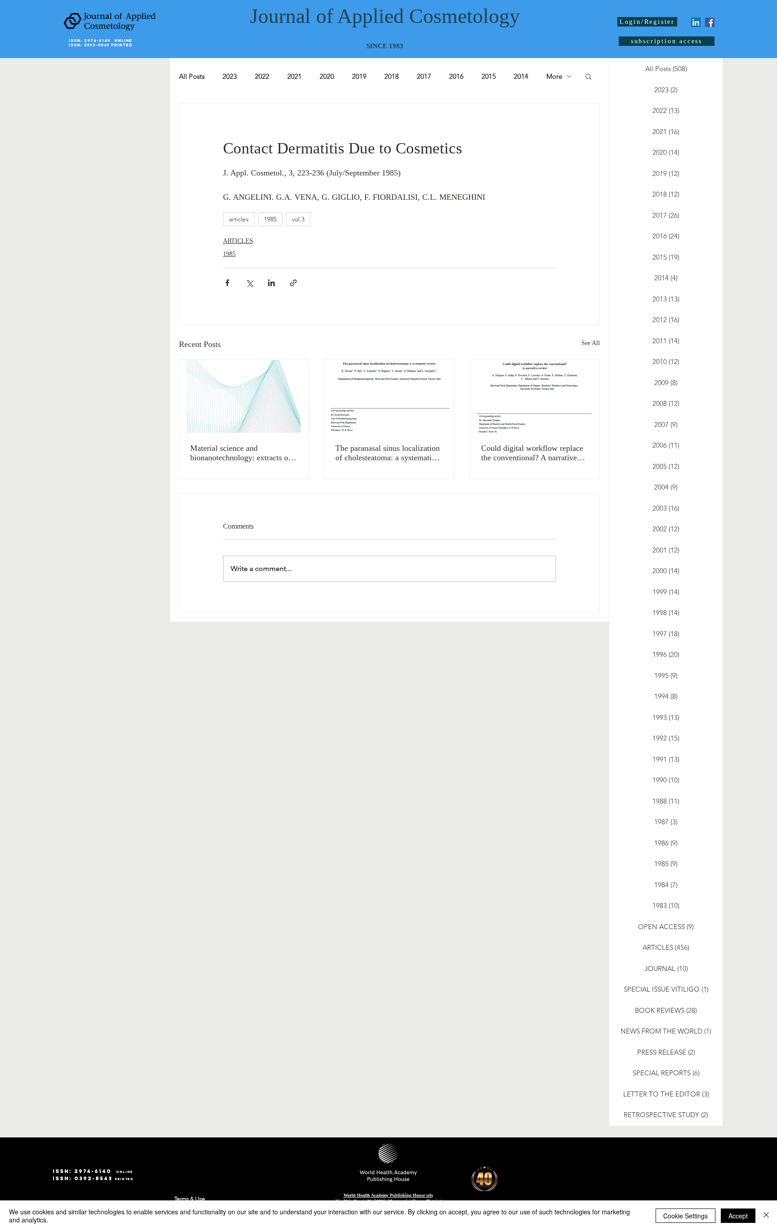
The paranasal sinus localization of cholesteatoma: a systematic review (387, 453)
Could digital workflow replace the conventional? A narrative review (532, 453)
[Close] (766, 1216)
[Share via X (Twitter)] (249, 283)
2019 (359, 76)
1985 (270, 219)
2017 (424, 76)
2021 (294, 76)
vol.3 (298, 219)
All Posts (192, 76)
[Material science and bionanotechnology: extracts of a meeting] (243, 396)
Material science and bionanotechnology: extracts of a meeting (243, 453)
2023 (230, 76)
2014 (521, 76)
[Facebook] (709, 22)
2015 (489, 76)
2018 (391, 76)
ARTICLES (238, 241)
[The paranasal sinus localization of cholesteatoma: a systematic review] (389, 396)
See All (590, 343)
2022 (262, 76)
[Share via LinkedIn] (271, 283)
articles (239, 219)
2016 (456, 76)
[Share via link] (293, 283)
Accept (738, 1215)
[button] (588, 76)
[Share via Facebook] (227, 283)
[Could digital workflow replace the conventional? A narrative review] (534, 396)
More (554, 76)
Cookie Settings (685, 1215)
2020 (327, 76)
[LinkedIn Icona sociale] (696, 22)
